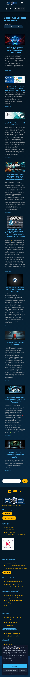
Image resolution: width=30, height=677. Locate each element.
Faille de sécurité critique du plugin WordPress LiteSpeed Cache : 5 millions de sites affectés (15, 177)
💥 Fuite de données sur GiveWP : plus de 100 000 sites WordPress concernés (15, 88)
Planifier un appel (9, 518)
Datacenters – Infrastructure (14, 595)
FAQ (7, 606)
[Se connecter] (6, 9)
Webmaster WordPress (12, 584)
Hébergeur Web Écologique (14, 598)
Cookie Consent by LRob (20, 673)
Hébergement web (11, 563)
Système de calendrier (12, 636)
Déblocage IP (9, 625)
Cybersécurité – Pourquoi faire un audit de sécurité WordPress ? (15, 289)
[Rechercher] (25, 481)
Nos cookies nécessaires (10, 661)
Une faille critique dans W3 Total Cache (15, 124)
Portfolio (8, 603)
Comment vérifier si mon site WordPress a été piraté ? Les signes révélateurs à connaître (15, 400)
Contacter (7, 514)
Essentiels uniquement (10, 670)
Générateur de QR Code (13, 633)
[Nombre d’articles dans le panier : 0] (10, 9)
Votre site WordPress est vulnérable (15, 343)
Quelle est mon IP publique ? (14, 617)
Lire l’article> (8, 70)
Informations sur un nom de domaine (17, 620)
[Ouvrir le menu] (22, 3)
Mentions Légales (8, 673)
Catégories (7, 24)
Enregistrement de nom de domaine (16, 568)
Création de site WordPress (14, 582)
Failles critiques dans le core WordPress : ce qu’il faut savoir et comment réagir (15, 49)
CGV (14, 673)
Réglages (23, 670)
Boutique (7, 572)
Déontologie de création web (14, 600)
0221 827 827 (11, 532)
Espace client (10, 530)
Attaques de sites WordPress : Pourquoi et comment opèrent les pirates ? (15, 455)
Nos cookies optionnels (10, 663)
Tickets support (10, 527)
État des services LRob (12, 622)
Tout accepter (15, 666)
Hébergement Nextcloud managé (15, 565)
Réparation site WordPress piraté (15, 587)
